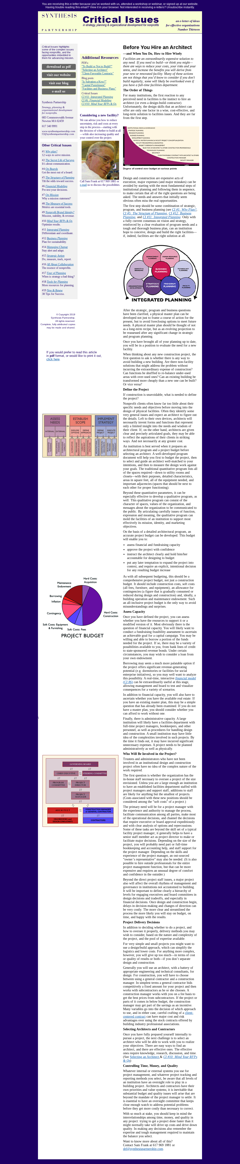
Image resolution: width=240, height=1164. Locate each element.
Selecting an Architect (145, 1057)
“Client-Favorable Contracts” (98, 73)
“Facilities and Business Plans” (99, 88)
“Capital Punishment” (93, 85)
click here (53, 359)
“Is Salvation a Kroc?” (94, 81)
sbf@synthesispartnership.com (143, 1149)
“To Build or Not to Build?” (97, 66)
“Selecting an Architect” (95, 70)
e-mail (83, 184)
